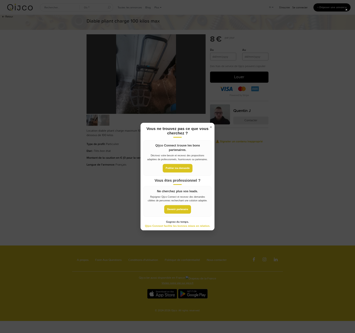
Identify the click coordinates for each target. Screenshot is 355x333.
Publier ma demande (178, 167)
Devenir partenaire (177, 209)
